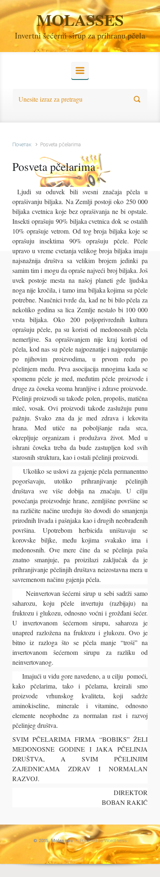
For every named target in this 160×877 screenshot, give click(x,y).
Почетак (22, 144)
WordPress (115, 840)
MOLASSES (80, 19)
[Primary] (80, 70)
